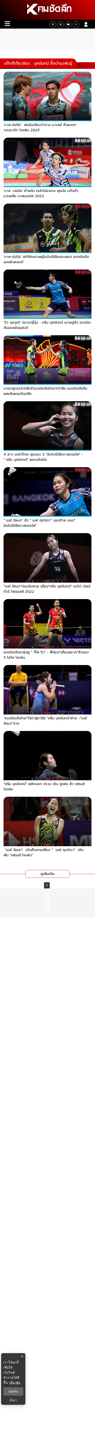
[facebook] (52, 24)
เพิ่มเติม (14, 1382)
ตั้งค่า (13, 1400)
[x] (60, 24)
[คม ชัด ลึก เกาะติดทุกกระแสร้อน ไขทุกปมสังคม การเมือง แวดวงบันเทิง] (47, 10)
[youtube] (68, 24)
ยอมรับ (13, 1391)
